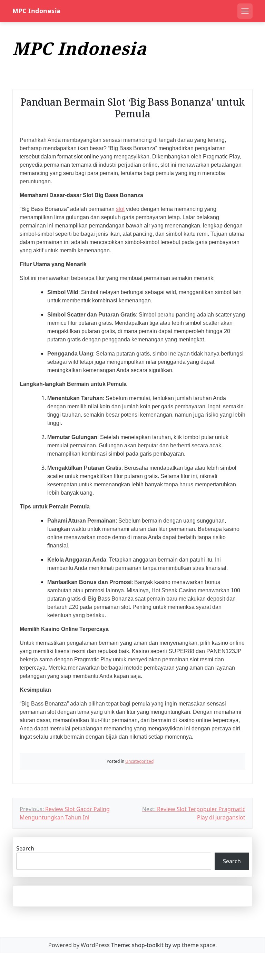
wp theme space (194, 945)
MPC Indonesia (36, 11)
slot (120, 209)
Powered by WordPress (79, 945)
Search (25, 848)
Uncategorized (139, 761)
